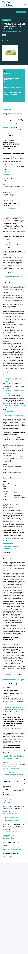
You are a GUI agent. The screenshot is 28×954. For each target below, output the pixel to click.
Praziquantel (6, 124)
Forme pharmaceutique (7, 38)
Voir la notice (21, 12)
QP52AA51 (5, 556)
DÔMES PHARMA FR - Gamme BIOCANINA (12, 31)
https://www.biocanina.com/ (10, 813)
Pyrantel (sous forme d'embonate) (9, 128)
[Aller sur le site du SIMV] (10, 5)
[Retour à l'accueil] (7, 2)
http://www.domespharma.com (11, 768)
